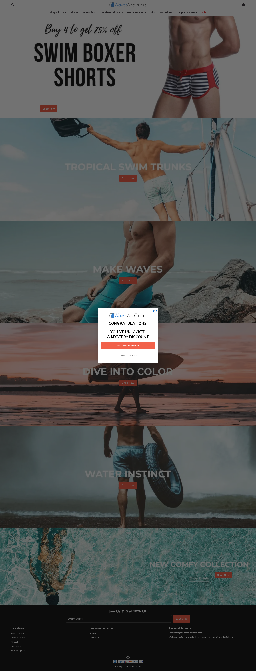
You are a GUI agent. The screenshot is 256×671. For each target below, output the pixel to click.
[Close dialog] (155, 311)
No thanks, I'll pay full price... (128, 355)
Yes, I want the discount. (128, 345)
